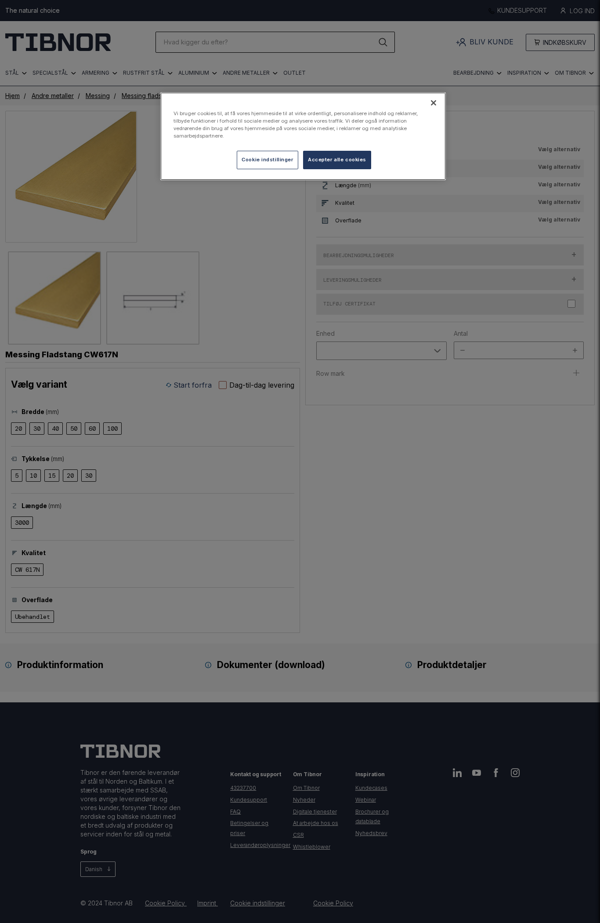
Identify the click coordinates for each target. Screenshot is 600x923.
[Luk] (433, 103)
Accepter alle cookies (337, 159)
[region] (303, 136)
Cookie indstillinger (267, 159)
